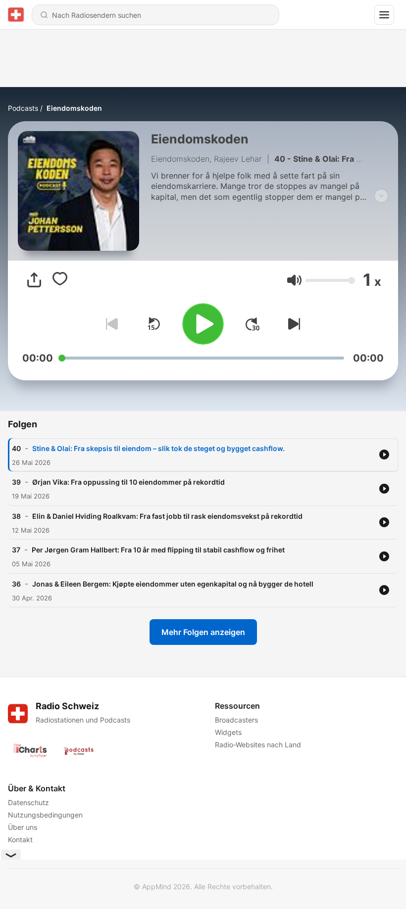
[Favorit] (60, 280)
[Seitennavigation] (384, 15)
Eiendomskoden (74, 108)
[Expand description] (381, 196)
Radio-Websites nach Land (258, 744)
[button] (294, 280)
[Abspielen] (203, 324)
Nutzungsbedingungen (45, 815)
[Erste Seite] (252, 324)
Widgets (228, 732)
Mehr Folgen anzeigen (203, 632)
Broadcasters (236, 720)
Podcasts (23, 108)
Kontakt (20, 839)
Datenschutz (28, 802)
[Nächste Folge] (292, 324)
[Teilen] (34, 280)
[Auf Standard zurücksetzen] (153, 324)
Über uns (22, 827)
